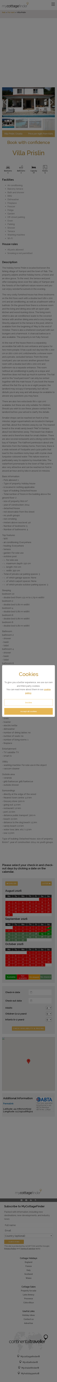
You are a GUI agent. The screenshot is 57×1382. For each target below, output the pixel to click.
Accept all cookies (28, 711)
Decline (28, 702)
